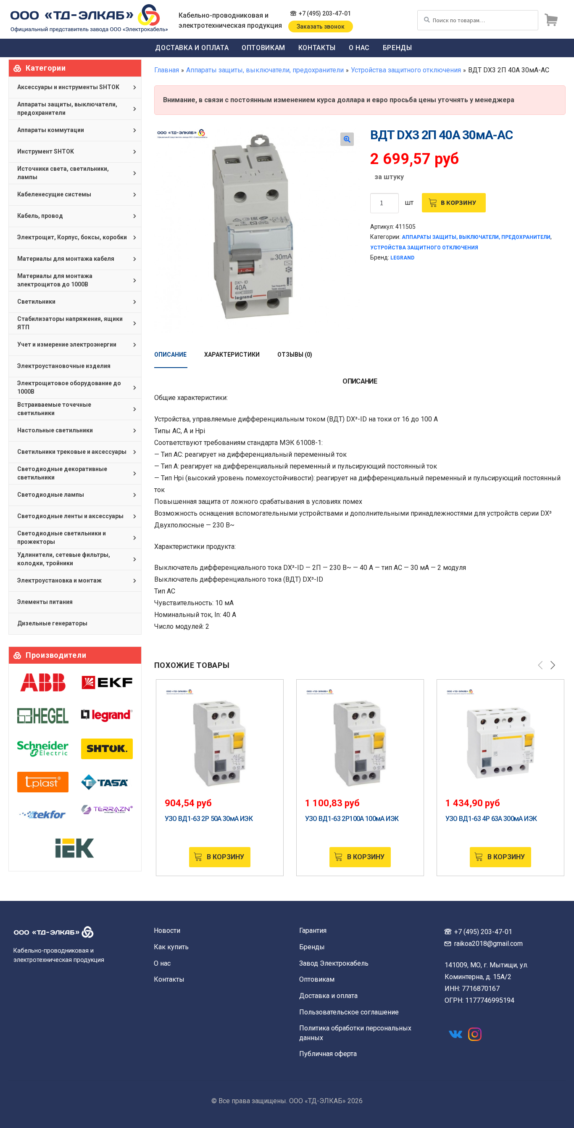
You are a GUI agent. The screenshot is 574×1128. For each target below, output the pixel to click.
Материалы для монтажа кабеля (65, 258)
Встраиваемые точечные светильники (54, 408)
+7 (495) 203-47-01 (325, 13)
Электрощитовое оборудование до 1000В (69, 387)
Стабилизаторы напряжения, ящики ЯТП (70, 323)
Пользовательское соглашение (349, 1012)
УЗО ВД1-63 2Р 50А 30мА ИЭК (209, 819)
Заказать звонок (321, 26)
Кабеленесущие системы (54, 194)
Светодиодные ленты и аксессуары (70, 516)
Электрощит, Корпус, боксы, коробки (72, 237)
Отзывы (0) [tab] (294, 354)
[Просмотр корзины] (550, 20)
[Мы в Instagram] (475, 1034)
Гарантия (312, 931)
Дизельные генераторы (52, 623)
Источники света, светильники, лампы (63, 172)
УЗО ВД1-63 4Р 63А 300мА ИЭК (491, 819)
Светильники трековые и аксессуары (71, 451)
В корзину (458, 202)
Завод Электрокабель (334, 963)
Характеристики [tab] (232, 354)
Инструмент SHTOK (45, 151)
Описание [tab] (170, 354)
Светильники (36, 301)
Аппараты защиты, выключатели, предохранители (265, 70)
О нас (359, 48)
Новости (167, 931)
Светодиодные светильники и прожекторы (61, 537)
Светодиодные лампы (50, 494)
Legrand (402, 258)
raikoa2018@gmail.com (488, 944)
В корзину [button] (225, 857)
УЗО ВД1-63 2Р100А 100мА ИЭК (352, 819)
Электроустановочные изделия (64, 366)
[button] (347, 139)
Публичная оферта (328, 1054)
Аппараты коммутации (50, 130)
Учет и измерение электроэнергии (66, 344)
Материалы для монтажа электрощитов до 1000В (54, 280)
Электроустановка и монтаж (59, 580)
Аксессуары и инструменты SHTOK (68, 87)
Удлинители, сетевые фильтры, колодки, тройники (63, 559)
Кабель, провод (40, 215)
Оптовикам (263, 48)
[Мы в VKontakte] (455, 1034)
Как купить (171, 947)
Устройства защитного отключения (406, 70)
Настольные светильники (55, 430)
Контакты (317, 48)
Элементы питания (45, 601)
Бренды (397, 48)
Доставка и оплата (192, 48)
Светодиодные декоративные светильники (62, 473)
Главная (166, 70)
